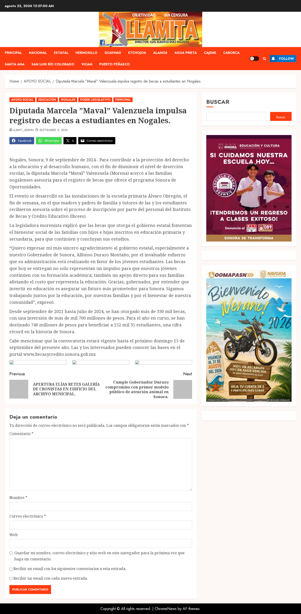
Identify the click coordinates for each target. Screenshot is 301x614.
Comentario (21, 433)
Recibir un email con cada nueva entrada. (50, 578)
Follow (286, 58)
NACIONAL (38, 52)
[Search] (264, 58)
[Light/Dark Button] (254, 58)
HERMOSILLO (86, 52)
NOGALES (68, 100)
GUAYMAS (112, 52)
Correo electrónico (27, 516)
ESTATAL (61, 52)
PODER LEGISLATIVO (95, 100)
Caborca (231, 52)
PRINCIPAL (13, 52)
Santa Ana (14, 64)
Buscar (217, 102)
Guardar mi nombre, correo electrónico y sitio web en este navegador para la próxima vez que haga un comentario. (99, 556)
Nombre (18, 497)
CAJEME (210, 52)
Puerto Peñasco (114, 64)
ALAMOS (160, 52)
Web (13, 534)
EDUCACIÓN (47, 100)
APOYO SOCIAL (22, 100)
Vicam (86, 64)
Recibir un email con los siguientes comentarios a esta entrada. (69, 568)
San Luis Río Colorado (53, 64)
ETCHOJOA (137, 52)
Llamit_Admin (23, 130)
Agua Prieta (185, 52)
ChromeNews (166, 608)
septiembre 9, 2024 (54, 130)
